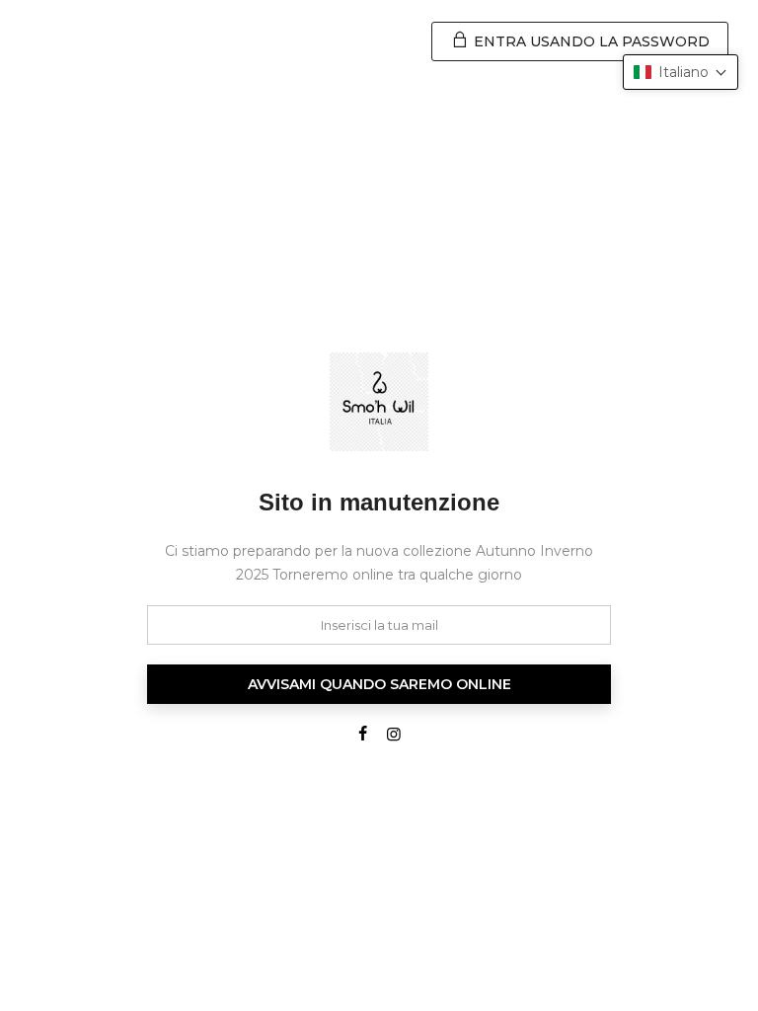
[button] (680, 72)
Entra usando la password (590, 41)
